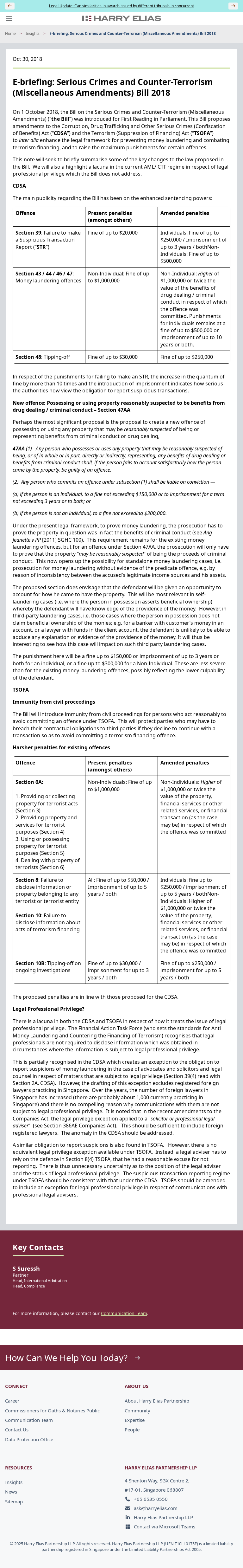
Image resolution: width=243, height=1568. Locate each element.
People (132, 1429)
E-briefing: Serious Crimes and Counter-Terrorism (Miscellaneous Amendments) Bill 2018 (132, 33)
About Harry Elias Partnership (157, 1400)
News (11, 1491)
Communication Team (124, 1313)
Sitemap (14, 1501)
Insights (33, 33)
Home (10, 33)
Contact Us (16, 1429)
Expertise (135, 1420)
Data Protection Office (29, 1439)
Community (137, 1410)
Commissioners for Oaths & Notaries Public (52, 1410)
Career (12, 1400)
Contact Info (216, 1553)
